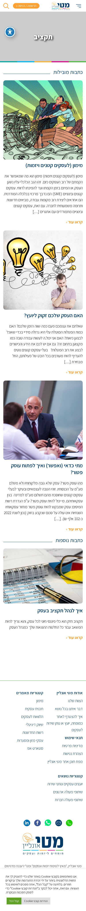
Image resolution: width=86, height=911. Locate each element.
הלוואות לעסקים (32, 716)
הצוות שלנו (75, 700)
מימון (39, 700)
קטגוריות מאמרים (29, 692)
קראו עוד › (74, 222)
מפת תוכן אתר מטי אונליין (65, 761)
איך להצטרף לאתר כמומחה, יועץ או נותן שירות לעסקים (65, 723)
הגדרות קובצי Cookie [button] (36, 901)
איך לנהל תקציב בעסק (60, 610)
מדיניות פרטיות (72, 745)
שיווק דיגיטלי (34, 724)
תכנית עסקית (34, 708)
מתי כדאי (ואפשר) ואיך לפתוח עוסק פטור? (47, 469)
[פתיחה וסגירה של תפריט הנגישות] (10, 32)
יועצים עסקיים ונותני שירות (65, 783)
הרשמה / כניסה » (26, 6)
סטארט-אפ (35, 748)
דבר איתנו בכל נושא (69, 708)
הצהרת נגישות (73, 753)
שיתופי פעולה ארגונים (68, 791)
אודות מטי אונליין (70, 692)
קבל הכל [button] (14, 901)
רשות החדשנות (32, 732)
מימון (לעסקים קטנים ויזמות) (54, 165)
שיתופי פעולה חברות (69, 799)
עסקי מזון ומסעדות (30, 740)
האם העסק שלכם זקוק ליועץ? (53, 315)
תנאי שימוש (74, 737)
